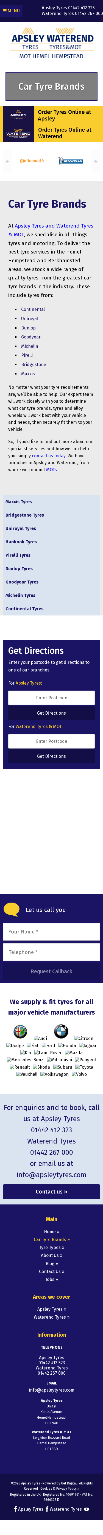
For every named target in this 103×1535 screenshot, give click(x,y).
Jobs (50, 1279)
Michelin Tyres (20, 595)
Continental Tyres (24, 608)
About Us (50, 1255)
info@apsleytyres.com (51, 1175)
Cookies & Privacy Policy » (59, 1488)
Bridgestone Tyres (24, 515)
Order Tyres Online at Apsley (64, 115)
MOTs (51, 469)
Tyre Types (50, 1247)
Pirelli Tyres (17, 555)
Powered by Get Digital (60, 1483)
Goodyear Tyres (21, 582)
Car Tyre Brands (50, 1239)
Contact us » (51, 1191)
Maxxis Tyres (18, 501)
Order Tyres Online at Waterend (64, 133)
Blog (50, 1263)
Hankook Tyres (21, 541)
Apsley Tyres (50, 1309)
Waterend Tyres (50, 1317)
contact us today (48, 455)
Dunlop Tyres (19, 568)
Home (50, 1231)
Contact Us (50, 1271)
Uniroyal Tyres (20, 528)
